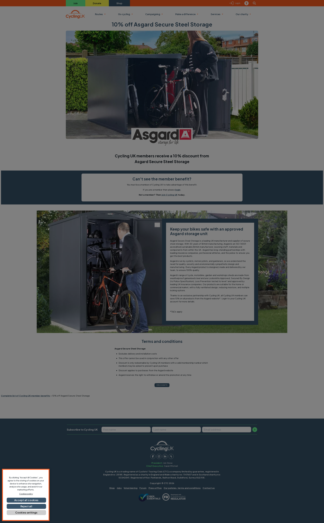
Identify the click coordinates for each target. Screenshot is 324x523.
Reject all (26, 506)
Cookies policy (26, 493)
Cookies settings (26, 512)
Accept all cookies (26, 500)
